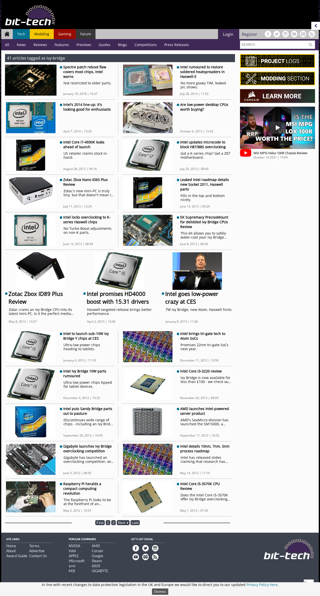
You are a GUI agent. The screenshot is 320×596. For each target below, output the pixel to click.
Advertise (36, 551)
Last (135, 523)
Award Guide (16, 556)
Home (11, 546)
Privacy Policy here (262, 584)
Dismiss (160, 591)
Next (122, 523)
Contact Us (38, 556)
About (11, 551)
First (100, 523)
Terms (34, 546)
